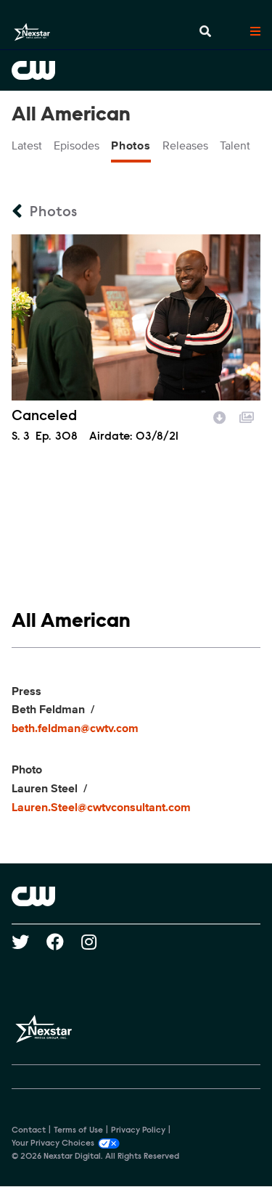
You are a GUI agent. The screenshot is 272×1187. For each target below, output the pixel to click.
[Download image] (220, 416)
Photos (131, 146)
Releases (185, 146)
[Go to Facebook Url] (63, 941)
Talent (235, 146)
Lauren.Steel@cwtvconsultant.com (101, 807)
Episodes (76, 146)
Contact (29, 1130)
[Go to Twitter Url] (29, 941)
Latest (27, 146)
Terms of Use (78, 1130)
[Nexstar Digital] (32, 32)
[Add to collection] (246, 416)
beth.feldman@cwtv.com (75, 728)
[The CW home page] (136, 896)
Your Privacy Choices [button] (53, 1143)
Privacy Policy (138, 1130)
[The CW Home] (136, 70)
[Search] (205, 32)
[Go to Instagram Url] (97, 941)
